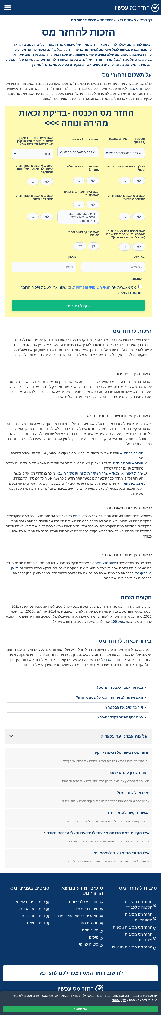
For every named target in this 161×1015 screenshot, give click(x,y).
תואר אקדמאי (133, 453)
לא (139, 181)
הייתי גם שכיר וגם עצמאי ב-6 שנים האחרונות (82, 217)
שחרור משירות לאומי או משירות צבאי (82, 473)
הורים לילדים (122, 463)
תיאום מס (80, 516)
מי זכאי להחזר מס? (133, 793)
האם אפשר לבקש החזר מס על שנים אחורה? (109, 697)
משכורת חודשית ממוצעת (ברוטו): (127, 140)
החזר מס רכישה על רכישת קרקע (122, 753)
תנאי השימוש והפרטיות (91, 287)
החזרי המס (116, 660)
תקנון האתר (119, 1000)
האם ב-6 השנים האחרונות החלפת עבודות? (126, 197)
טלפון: (71, 257)
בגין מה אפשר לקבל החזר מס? (119, 687)
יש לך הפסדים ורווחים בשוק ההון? (125, 168)
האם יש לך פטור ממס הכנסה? (83, 233)
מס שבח (135, 88)
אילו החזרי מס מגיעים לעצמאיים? (120, 853)
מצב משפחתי (133, 483)
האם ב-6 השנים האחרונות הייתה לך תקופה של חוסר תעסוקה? (34, 169)
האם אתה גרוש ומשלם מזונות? (83, 168)
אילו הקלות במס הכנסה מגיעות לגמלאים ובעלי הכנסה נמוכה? (96, 833)
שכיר (49, 382)
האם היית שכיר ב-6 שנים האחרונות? (81, 193)
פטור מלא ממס (105, 563)
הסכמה (137, 278)
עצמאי (29, 382)
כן (124, 181)
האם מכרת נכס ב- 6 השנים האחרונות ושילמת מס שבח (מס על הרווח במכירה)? (125, 234)
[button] (7, 7)
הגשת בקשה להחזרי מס (128, 813)
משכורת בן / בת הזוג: (84, 139)
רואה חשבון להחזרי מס (129, 773)
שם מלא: (138, 257)
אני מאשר (80, 1009)
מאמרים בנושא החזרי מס (118, 20)
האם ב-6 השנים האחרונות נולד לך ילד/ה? (34, 197)
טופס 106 (118, 621)
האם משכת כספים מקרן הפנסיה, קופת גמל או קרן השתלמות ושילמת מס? (35, 141)
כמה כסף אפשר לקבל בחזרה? (120, 717)
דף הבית (146, 20)
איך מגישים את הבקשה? (124, 707)
